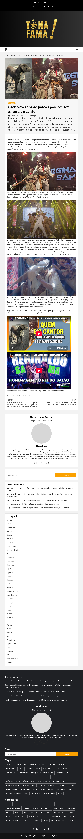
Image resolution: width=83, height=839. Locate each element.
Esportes (10, 572)
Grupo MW (10, 587)
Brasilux (29, 769)
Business (10, 539)
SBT (70, 789)
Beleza (9, 535)
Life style (10, 602)
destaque (34, 773)
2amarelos (10, 764)
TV (8, 655)
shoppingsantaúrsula (13, 793)
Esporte (9, 569)
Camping (37, 769)
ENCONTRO (9, 777)
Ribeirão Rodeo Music (67, 785)
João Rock (10, 781)
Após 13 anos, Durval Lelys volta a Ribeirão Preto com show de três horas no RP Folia (37, 500)
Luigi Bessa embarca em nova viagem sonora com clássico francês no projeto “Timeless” (38, 508)
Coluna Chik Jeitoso (14, 550)
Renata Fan (41, 785)
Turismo (10, 651)
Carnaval (10, 542)
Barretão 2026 (11, 769)
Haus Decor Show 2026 (59, 777)
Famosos (10, 580)
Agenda (9, 520)
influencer (73, 777)
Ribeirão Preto (52, 785)
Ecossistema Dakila (62, 773)
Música (11, 103)
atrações (42, 764)
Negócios (10, 617)
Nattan (33, 781)
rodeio (35, 789)
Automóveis (11, 527)
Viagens (9, 662)
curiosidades (24, 773)
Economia (10, 557)
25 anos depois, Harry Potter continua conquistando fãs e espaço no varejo (33, 504)
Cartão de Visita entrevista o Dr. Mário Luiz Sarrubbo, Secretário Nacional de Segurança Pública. (22, 403)
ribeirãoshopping (12, 789)
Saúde (9, 636)
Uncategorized (12, 659)
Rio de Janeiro (25, 789)
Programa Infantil (29, 785)
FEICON (26, 777)
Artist (9, 524)
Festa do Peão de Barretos (40, 777)
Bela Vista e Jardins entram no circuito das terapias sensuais (61, 402)
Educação (10, 561)
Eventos (10, 576)
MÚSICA (25, 781)
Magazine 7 (48, 836)
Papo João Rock (58, 781)
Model (9, 610)
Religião (10, 632)
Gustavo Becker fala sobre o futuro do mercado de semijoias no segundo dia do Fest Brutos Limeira (40, 489)
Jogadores (10, 599)
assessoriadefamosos (19, 115)
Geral (9, 584)
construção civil (61, 769)
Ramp (9, 629)
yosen (60, 793)
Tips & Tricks (11, 644)
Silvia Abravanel (36, 793)
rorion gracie (61, 789)
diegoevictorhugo (46, 773)
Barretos (52, 764)
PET (8, 621)
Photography (11, 625)
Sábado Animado (49, 793)
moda (18, 781)
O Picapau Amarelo (44, 781)
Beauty (9, 531)
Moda (9, 606)
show (26, 793)
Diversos (10, 554)
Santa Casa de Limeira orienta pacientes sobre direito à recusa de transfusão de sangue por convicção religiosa (39, 495)
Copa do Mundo (11, 773)
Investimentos (12, 595)
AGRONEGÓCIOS (22, 764)
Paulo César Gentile (13, 785)
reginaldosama (26, 396)
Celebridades (11, 546)
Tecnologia (11, 640)
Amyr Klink (32, 764)
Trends (9, 647)
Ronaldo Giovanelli (47, 789)
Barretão (61, 764)
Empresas (10, 565)
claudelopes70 (15, 396)
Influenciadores (12, 591)
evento (18, 777)
